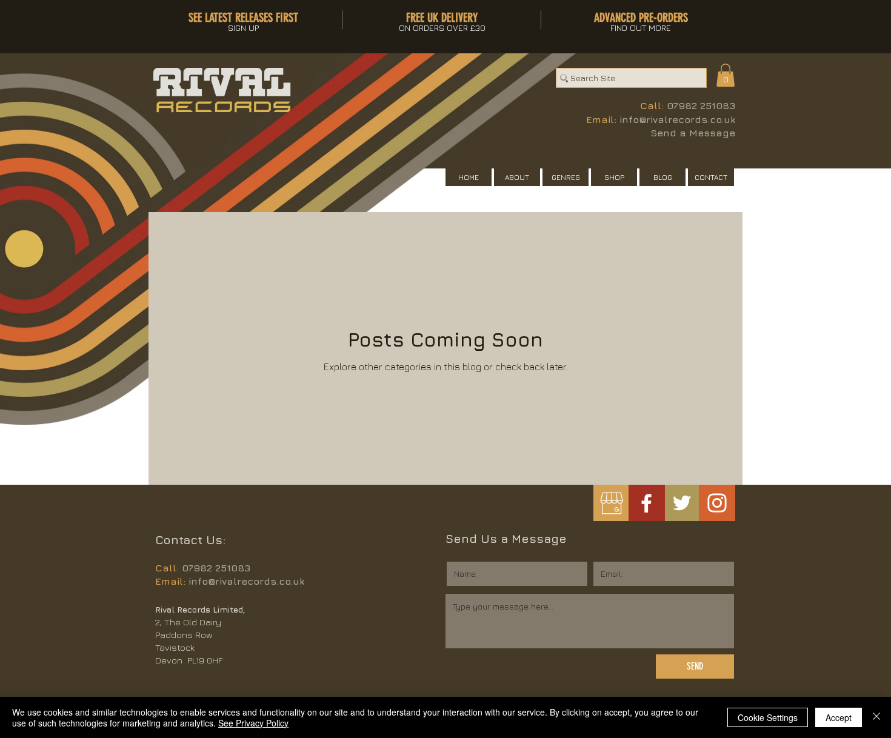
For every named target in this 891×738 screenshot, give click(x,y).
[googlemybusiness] (611, 503)
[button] (725, 75)
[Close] (876, 717)
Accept (839, 717)
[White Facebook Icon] (646, 503)
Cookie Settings (768, 717)
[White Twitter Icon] (682, 503)
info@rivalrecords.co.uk (677, 119)
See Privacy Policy (253, 723)
